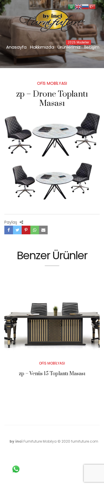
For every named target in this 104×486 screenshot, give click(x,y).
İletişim (91, 47)
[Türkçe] (92, 6)
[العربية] (71, 6)
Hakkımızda (42, 47)
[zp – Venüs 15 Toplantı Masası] (52, 318)
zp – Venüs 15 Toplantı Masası (52, 374)
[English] (78, 6)
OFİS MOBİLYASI (52, 83)
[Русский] (85, 6)
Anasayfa (16, 47)
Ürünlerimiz (69, 46)
